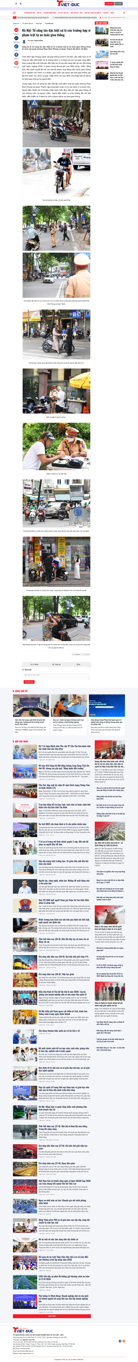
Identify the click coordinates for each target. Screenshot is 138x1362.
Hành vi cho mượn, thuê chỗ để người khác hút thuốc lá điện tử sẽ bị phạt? (108, 927)
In (79, 664)
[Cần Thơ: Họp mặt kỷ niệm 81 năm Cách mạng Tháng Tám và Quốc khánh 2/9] (25, 791)
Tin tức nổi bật (49, 1250)
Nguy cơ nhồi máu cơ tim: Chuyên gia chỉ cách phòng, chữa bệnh (63, 1202)
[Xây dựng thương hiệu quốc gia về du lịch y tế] (25, 1036)
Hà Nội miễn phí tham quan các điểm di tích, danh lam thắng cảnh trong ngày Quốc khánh (63, 1012)
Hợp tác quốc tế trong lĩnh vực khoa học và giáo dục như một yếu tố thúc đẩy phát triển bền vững (64, 1088)
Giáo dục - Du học (50, 1062)
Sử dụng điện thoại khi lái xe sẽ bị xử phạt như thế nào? (110, 957)
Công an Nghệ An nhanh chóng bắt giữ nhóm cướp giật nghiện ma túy (109, 1004)
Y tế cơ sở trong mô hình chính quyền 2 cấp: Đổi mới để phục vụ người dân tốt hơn (63, 843)
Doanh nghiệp (49, 1005)
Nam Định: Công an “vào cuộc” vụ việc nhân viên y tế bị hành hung (111, 1048)
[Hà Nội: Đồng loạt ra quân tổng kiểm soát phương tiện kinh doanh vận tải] (25, 1112)
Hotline (110, 3)
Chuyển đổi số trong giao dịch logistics (56, 1318)
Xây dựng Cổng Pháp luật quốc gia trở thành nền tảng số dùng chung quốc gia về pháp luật (106, 722)
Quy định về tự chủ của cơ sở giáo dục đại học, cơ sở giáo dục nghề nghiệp (64, 1069)
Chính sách (49, 1349)
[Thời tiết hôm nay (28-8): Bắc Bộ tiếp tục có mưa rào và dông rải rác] (25, 945)
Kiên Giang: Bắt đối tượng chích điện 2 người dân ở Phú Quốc (109, 1031)
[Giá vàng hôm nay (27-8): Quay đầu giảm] (25, 1169)
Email (119, 3)
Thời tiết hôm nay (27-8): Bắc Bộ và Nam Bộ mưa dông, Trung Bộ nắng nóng (63, 1127)
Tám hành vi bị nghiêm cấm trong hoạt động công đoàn (111, 872)
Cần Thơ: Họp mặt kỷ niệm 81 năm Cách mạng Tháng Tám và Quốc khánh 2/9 (64, 786)
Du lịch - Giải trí (50, 835)
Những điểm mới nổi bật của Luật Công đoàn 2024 (109, 797)
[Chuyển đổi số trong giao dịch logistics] (25, 1324)
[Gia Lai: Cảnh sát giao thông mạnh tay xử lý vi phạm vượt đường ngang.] (69, 705)
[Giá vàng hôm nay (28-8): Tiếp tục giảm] (25, 980)
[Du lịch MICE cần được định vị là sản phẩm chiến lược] (25, 830)
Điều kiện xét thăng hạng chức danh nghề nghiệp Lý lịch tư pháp (110, 898)
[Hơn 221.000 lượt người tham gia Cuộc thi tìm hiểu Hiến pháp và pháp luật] (25, 906)
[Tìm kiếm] (124, 12)
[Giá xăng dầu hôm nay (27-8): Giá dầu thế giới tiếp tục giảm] (25, 1151)
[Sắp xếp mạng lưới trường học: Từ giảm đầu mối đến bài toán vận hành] (25, 867)
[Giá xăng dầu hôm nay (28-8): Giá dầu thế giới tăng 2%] (25, 962)
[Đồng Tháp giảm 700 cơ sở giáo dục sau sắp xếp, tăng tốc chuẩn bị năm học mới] (25, 1225)
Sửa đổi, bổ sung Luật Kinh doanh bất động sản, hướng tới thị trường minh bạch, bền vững (30, 722)
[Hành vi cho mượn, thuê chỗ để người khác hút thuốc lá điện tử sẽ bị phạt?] (110, 914)
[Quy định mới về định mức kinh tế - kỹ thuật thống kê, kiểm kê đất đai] (110, 831)
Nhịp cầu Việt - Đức (51, 855)
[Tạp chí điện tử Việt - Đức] (68, 3)
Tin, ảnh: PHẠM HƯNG (35, 40)
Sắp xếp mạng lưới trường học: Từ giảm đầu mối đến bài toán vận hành (63, 862)
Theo (81, 654)
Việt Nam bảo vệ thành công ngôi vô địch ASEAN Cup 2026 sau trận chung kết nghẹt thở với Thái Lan (65, 1182)
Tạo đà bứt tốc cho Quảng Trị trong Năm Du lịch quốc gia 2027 (64, 1356)
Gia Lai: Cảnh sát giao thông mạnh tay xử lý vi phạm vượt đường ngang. (68, 721)
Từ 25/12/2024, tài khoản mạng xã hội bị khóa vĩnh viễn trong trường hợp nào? (110, 966)
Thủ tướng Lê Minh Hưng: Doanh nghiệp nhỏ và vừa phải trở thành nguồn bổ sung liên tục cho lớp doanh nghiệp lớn (63, 1298)
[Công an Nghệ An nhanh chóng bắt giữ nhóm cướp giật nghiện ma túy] (110, 991)
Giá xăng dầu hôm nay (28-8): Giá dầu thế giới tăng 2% (63, 956)
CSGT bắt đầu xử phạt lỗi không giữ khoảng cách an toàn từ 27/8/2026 (64, 1278)
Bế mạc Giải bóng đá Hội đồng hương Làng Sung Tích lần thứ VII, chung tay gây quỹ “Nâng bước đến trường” (64, 767)
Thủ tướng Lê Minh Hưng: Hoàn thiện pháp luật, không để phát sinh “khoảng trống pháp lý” (64, 1337)
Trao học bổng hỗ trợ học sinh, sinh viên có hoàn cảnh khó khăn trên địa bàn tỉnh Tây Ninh (30, 17)
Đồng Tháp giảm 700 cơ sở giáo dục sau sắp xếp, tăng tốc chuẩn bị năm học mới (64, 1221)
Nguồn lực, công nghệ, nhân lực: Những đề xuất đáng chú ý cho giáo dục (64, 882)
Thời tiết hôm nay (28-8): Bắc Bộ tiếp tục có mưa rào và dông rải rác (64, 940)
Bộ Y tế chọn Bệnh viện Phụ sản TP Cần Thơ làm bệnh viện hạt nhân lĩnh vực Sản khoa (65, 747)
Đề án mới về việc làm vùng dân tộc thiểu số (58, 1239)
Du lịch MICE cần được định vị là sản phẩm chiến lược (77, 17)
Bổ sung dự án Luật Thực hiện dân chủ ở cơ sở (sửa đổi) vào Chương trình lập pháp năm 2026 (63, 1258)
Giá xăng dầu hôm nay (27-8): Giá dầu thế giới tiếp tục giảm (63, 1147)
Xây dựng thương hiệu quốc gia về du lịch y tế (59, 1030)
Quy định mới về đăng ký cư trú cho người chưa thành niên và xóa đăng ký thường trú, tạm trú (111, 890)
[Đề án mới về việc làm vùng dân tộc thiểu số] (25, 1245)
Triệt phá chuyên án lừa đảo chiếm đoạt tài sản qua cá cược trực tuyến (110, 1040)
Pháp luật (17, 714)
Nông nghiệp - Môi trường (52, 950)
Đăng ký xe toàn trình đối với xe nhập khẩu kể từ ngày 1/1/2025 (110, 881)
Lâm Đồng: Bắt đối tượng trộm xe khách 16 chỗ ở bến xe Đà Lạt (110, 1023)
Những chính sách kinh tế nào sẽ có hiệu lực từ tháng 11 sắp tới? (111, 814)
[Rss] (20, 3)
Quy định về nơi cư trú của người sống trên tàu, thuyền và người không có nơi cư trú (110, 806)
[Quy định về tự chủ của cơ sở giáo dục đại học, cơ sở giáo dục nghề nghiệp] (25, 1073)
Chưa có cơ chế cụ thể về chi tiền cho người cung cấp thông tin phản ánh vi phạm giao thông (111, 789)
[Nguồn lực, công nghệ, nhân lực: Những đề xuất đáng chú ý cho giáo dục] (25, 886)
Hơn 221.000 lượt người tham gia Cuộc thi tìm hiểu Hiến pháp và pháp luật (64, 901)
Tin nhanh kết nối (50, 759)
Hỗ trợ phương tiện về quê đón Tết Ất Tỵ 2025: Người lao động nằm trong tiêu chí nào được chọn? (110, 975)
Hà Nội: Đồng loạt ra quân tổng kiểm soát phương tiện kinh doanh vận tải (63, 1108)
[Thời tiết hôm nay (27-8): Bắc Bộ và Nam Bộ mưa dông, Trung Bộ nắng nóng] (25, 1132)
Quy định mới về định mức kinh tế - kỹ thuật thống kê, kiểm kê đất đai (109, 844)
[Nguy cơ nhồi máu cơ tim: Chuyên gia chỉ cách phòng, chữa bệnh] (25, 1206)
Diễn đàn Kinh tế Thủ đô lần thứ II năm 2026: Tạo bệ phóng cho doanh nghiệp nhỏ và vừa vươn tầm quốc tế (63, 993)
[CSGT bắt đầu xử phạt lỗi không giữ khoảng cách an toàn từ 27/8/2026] (25, 1282)
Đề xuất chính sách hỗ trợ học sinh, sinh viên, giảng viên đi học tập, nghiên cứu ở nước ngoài (64, 1049)
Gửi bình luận (29, 682)
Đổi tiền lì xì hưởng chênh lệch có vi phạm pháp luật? (110, 949)
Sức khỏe (48, 1033)
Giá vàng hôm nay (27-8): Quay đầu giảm (57, 1163)
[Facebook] (16, 3)
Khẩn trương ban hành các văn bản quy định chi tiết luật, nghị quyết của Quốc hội (64, 921)
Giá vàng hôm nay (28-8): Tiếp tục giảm (56, 974)
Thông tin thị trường (51, 967)
